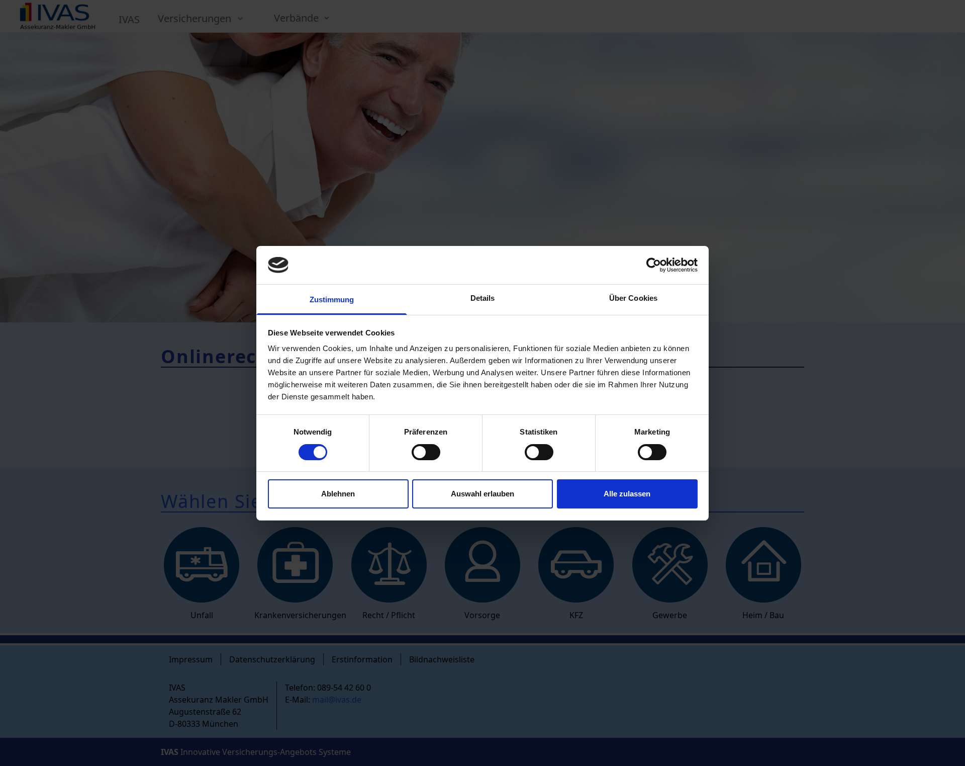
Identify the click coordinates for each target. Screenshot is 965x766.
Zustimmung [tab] (332, 299)
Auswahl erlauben (482, 493)
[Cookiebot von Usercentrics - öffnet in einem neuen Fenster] (654, 265)
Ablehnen (338, 493)
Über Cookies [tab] (633, 298)
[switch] (426, 452)
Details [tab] (482, 298)
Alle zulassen (627, 493)
